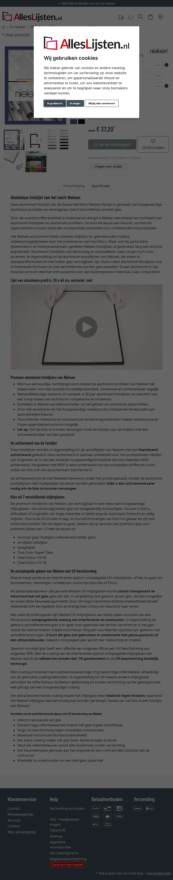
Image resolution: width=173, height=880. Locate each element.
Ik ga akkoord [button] (54, 103)
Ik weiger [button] (75, 103)
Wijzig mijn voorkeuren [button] (101, 103)
